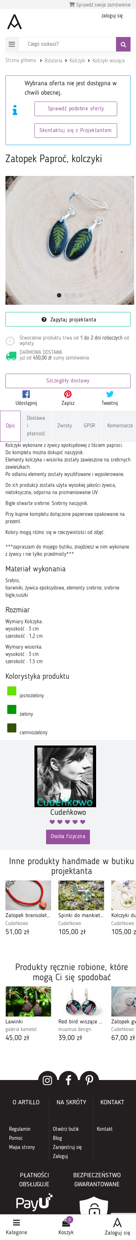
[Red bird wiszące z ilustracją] (81, 1001)
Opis (10, 426)
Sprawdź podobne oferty (76, 109)
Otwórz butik (66, 1129)
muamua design (74, 1029)
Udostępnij (26, 403)
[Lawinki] (28, 1001)
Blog (57, 1138)
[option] (28, 909)
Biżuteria (53, 60)
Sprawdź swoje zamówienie (103, 5)
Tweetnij (110, 403)
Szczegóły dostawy (68, 381)
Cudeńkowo (16, 923)
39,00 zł (70, 1038)
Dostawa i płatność (36, 426)
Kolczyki (77, 60)
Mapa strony (22, 1147)
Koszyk (66, 1233)
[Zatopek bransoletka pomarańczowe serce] (28, 895)
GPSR (89, 426)
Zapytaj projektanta (72, 320)
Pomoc (16, 1138)
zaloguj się (112, 16)
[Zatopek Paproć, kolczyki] (69, 240)
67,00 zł (123, 1038)
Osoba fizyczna (68, 836)
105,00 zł (72, 932)
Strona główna (20, 60)
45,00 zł (17, 1038)
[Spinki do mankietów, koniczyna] (81, 895)
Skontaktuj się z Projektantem (76, 131)
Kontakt (105, 1129)
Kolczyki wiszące (108, 60)
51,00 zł (17, 932)
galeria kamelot (21, 1029)
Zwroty (64, 426)
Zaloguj (60, 1156)
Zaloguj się (117, 1233)
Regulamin (19, 1129)
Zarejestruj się (67, 1147)
